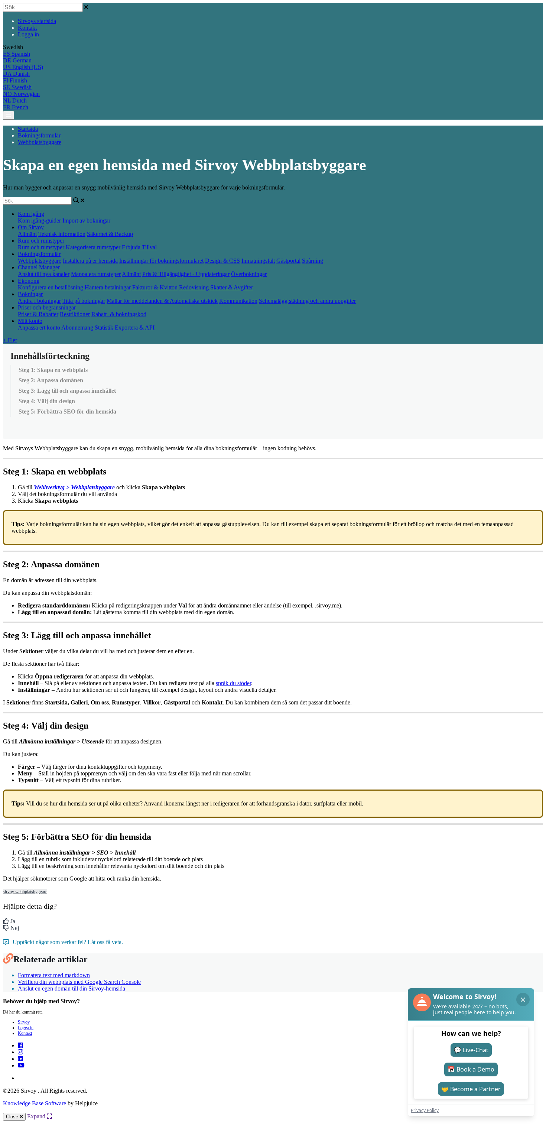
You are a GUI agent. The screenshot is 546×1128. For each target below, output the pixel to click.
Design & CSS (222, 260)
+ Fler (10, 340)
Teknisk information (61, 234)
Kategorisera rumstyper (93, 247)
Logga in (28, 34)
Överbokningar (249, 274)
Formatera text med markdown (54, 975)
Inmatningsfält (258, 260)
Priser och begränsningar (47, 307)
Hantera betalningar (108, 287)
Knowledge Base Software (34, 1103)
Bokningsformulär (39, 135)
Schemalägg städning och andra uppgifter (307, 301)
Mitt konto (30, 321)
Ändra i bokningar (39, 301)
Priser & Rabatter (38, 314)
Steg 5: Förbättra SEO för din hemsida (67, 411)
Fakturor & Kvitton (155, 287)
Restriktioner (75, 314)
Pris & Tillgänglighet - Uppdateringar (186, 274)
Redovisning (194, 287)
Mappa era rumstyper (96, 274)
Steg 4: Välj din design (47, 401)
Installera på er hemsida (90, 260)
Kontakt (27, 28)
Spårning (312, 260)
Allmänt (27, 234)
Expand (37, 1116)
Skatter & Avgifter (231, 287)
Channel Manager (39, 267)
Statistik (104, 327)
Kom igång (31, 214)
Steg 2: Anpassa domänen (51, 380)
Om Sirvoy (31, 227)
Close (13, 1116)
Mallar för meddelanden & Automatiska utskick (162, 301)
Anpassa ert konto (39, 327)
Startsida (28, 129)
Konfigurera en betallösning (50, 287)
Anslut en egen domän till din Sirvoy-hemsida (71, 988)
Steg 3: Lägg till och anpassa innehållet (67, 391)
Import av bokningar (86, 220)
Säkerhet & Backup (110, 234)
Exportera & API (135, 327)
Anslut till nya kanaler (43, 274)
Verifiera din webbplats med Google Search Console (79, 982)
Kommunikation (238, 301)
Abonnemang (77, 327)
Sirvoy (24, 1022)
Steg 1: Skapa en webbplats (53, 370)
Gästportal (288, 260)
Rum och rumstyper (41, 240)
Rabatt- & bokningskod (118, 314)
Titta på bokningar (83, 301)
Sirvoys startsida (37, 21)
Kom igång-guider (39, 220)
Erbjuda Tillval (139, 247)
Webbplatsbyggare (39, 142)
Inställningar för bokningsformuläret (161, 260)
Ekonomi (28, 281)
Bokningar (30, 294)
